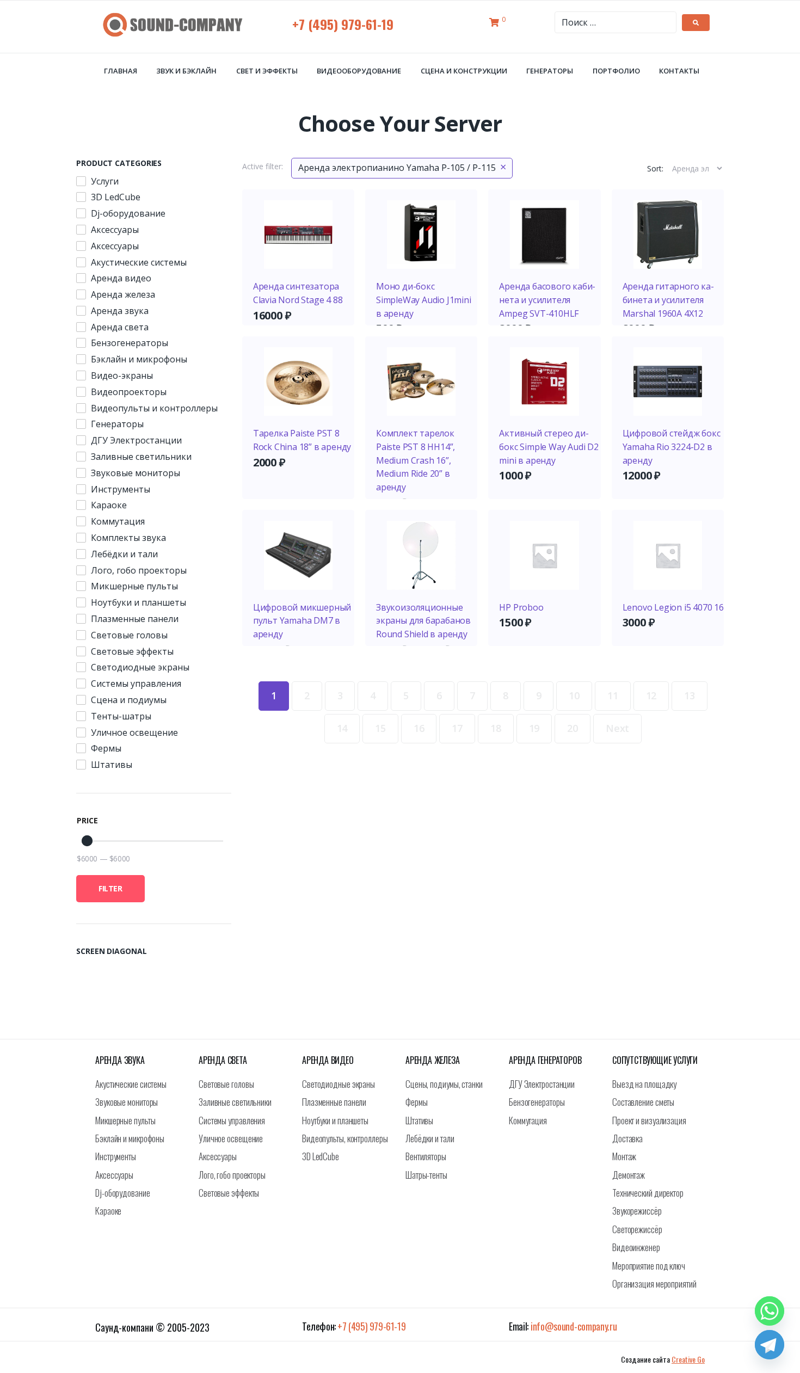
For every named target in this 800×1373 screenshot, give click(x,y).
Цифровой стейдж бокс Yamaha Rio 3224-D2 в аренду (672, 446)
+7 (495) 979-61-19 (342, 24)
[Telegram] (769, 1344)
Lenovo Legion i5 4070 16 (673, 607)
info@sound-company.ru (574, 1326)
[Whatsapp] (769, 1311)
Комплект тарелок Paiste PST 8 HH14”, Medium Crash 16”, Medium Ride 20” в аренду (415, 460)
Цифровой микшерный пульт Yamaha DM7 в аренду (302, 621)
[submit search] (696, 22)
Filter (110, 888)
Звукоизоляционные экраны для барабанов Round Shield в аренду (423, 621)
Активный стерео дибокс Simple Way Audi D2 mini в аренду (548, 446)
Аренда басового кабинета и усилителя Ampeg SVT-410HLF (547, 299)
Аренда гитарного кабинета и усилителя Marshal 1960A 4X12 (668, 299)
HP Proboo (521, 607)
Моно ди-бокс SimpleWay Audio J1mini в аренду (423, 299)
